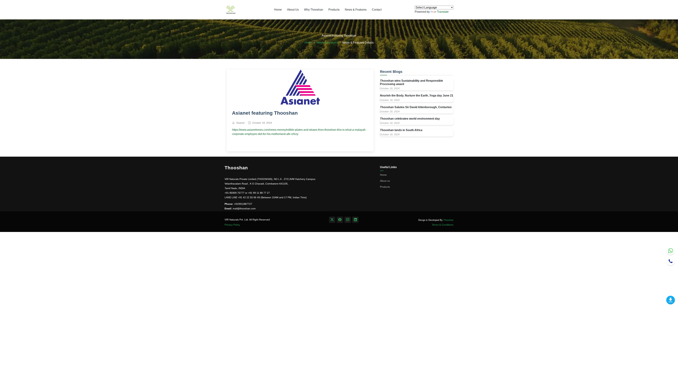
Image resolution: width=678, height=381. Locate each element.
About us (385, 181)
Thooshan (448, 220)
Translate (443, 11)
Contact (377, 9)
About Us (293, 9)
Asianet (240, 123)
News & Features (356, 9)
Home (278, 9)
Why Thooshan (313, 9)
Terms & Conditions (442, 224)
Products (334, 9)
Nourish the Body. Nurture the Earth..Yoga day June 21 (416, 95)
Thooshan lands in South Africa (401, 130)
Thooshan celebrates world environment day (410, 118)
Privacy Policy (232, 224)
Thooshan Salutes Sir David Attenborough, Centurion (416, 107)
